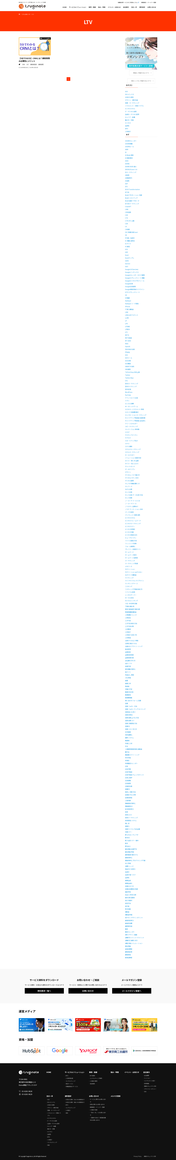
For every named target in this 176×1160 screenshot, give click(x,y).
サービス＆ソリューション (74, 1072)
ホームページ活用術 (131, 558)
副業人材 (128, 683)
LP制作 (127, 329)
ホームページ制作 (130, 555)
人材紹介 (128, 131)
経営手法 (128, 903)
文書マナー (128, 832)
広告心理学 (128, 778)
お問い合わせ (94, 1096)
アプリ (127, 401)
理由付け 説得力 (130, 869)
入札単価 (128, 678)
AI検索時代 (128, 178)
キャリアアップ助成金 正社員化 (135, 421)
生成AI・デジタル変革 (132, 114)
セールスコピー (130, 455)
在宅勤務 (128, 732)
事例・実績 (93, 1072)
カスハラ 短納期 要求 (132, 412)
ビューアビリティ (130, 538)
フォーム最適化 (130, 546)
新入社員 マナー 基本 (132, 840)
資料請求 (68, 1096)
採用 (126, 812)
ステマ (127, 444)
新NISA (127, 838)
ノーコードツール (130, 503)
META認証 (128, 338)
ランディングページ (131, 583)
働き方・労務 (129, 120)
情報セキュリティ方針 (150, 1086)
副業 (126, 681)
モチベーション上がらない (133, 572)
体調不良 (128, 666)
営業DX (127, 726)
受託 (48, 1145)
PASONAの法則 (130, 349)
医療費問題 (128, 698)
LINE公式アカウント (131, 315)
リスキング (128, 586)
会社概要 (146, 1075)
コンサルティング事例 (96, 1078)
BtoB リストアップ (131, 198)
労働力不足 (128, 689)
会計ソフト (128, 663)
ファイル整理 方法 (131, 541)
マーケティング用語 (131, 563)
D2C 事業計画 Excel (131, 232)
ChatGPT (128, 207)
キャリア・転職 (130, 117)
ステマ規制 (128, 446)
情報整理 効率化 (130, 803)
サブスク (128, 438)
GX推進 (127, 298)
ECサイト (128, 244)
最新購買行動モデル (131, 855)
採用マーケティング (131, 818)
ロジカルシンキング (131, 601)
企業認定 (128, 652)
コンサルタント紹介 (149, 1081)
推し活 (127, 823)
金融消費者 (128, 949)
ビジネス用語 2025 (131, 535)
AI (125, 152)
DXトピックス (129, 94)
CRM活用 (128, 212)
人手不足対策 (129, 626)
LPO (126, 324)
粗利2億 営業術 (130, 898)
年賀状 (127, 760)
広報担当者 (128, 786)
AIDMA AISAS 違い (131, 167)
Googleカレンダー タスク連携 (135, 275)
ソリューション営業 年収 (133, 458)
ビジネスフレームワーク (133, 521)
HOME (48, 1072)
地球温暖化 (128, 735)
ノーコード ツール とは (132, 501)
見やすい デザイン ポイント (134, 918)
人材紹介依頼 (93, 1110)
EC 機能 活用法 (130, 241)
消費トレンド (129, 866)
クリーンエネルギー (131, 424)
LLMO (127, 318)
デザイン (128, 472)
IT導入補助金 (129, 309)
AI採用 (127, 175)
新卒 (126, 843)
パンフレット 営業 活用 (132, 515)
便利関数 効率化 (130, 669)
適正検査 (128, 946)
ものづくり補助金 (130, 575)
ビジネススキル (130, 109)
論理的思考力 (129, 920)
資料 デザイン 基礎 (131, 935)
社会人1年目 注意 (130, 895)
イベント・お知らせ (131, 1072)
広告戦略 (128, 780)
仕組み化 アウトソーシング (133, 646)
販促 (126, 929)
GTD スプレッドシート (132, 292)
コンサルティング (70, 1081)
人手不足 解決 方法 (131, 623)
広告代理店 (128, 772)
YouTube (128, 395)
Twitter (127, 375)
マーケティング (130, 561)
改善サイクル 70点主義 (132, 829)
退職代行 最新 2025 (131, 940)
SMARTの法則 (129, 366)
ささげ (127, 432)
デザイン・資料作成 (131, 100)
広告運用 (128, 783)
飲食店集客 (128, 958)
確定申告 (128, 892)
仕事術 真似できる (131, 643)
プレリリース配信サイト (133, 549)
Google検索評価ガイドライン (134, 289)
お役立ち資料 (129, 97)
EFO (126, 249)
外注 (126, 746)
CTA (126, 218)
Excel (127, 255)
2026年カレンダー (131, 141)
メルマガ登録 (115, 1096)
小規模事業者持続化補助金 (133, 749)
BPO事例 (92, 1075)
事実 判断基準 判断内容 (132, 609)
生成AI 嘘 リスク (130, 875)
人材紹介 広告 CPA (131, 635)
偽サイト (128, 672)
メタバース (128, 566)
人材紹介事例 (93, 1081)
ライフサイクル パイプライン (134, 581)
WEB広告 (128, 389)
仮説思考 (128, 649)
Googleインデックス (132, 272)
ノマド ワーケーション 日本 (134, 509)
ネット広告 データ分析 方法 (134, 495)
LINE (126, 312)
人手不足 (128, 621)
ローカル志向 (129, 598)
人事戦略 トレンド (131, 615)
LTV (28, 64)
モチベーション (130, 569)
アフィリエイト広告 (131, 398)
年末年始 (128, 758)
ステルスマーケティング (133, 449)
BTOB (127, 192)
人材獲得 (128, 629)
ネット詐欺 (128, 498)
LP (126, 321)
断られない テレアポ (131, 835)
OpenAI (127, 346)
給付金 (127, 906)
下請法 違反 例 (129, 606)
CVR (126, 224)
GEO (126, 266)
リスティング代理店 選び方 (133, 589)
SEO (126, 91)
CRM (23, 64)
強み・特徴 (115, 1072)
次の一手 (49, 1096)
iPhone (127, 306)
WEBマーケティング (131, 384)
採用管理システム (130, 820)
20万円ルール (129, 147)
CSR (126, 215)
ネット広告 (128, 492)
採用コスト (128, 815)
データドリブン (130, 469)
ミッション (147, 1078)
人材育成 (128, 638)
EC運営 (127, 246)
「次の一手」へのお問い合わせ (98, 1114)
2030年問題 (129, 144)
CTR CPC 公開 (129, 221)
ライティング (129, 578)
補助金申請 (128, 915)
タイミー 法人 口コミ (132, 464)
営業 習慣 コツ (129, 721)
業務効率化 (128, 858)
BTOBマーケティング (132, 204)
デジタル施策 (129, 481)
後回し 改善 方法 (130, 792)
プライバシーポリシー (150, 1089)
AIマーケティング (130, 172)
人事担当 (128, 618)
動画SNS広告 (129, 692)
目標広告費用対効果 (131, 889)
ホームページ (129, 552)
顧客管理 (40, 64)
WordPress (128, 392)
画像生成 (128, 880)
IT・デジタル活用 (130, 111)
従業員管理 (128, 798)
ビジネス (128, 123)
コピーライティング (131, 426)
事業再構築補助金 (130, 612)
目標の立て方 (129, 886)
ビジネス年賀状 (130, 529)
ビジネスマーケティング (133, 523)
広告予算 (128, 769)
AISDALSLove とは (131, 169)
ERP (126, 252)
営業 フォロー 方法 (131, 706)
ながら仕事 (128, 489)
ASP (126, 184)
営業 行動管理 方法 (131, 723)
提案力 (127, 826)
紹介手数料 (128, 900)
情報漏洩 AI (128, 806)
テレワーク (128, 486)
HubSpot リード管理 (132, 304)
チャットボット (130, 466)
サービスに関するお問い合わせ (98, 1100)
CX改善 (127, 229)
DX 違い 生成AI (130, 238)
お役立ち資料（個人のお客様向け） (75, 1102)
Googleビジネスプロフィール (134, 281)
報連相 (127, 741)
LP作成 (127, 326)
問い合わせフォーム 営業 (133, 701)
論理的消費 (128, 923)
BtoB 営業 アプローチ (132, 201)
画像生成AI (128, 883)
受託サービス (69, 1084)
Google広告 (129, 284)
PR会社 (127, 352)
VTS (126, 381)
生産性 (127, 126)
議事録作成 (128, 926)
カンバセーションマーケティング (135, 415)
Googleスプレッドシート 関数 (135, 278)
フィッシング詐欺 (130, 543)
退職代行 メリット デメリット (134, 938)
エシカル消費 (129, 404)
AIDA (126, 161)
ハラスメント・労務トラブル (134, 106)
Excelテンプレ (129, 258)
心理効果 (128, 800)
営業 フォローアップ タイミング (135, 709)
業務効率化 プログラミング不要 (135, 860)
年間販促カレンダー (131, 763)
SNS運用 (128, 369)
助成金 (127, 686)
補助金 (127, 912)
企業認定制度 (129, 655)
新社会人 (128, 846)
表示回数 (128, 909)
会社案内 (146, 1072)
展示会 (127, 752)
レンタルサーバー (130, 595)
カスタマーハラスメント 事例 (134, 409)
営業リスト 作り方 (131, 729)
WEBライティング (131, 386)
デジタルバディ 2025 (132, 478)
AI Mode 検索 (129, 155)
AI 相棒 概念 (129, 158)
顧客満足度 (33, 64)
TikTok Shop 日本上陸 (132, 372)
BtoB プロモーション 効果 (133, 195)
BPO (126, 129)
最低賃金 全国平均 (131, 849)
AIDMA (127, 164)
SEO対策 (128, 361)
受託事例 (92, 1084)
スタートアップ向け (131, 441)
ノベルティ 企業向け (131, 506)
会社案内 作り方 (130, 661)
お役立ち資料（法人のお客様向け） (75, 1099)
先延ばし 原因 (129, 675)
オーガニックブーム (131, 406)
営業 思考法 (129, 715)
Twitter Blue (129, 378)
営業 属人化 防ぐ (130, 712)
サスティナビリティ (131, 435)
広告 (126, 766)
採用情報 (146, 1083)
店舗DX (127, 789)
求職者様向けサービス (72, 1086)
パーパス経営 (129, 512)
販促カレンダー (130, 932)
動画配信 (128, 695)
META (127, 335)
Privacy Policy (137, 1156)
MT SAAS (128, 341)
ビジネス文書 (129, 532)
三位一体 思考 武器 (131, 603)
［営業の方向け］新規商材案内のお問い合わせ (98, 1119)
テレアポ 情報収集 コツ (132, 484)
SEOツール (128, 358)
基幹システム (129, 738)
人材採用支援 (69, 1078)
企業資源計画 (129, 658)
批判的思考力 (129, 809)
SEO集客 (128, 364)
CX (126, 226)
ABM (126, 149)
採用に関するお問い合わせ (97, 1104)
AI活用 (127, 181)
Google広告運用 (130, 286)
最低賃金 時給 (129, 852)
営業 (126, 703)
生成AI (127, 872)
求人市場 (128, 863)
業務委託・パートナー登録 (148, 2)
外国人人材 (128, 743)
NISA (126, 344)
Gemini (127, 264)
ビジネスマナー (130, 526)
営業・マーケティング (132, 103)
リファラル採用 (130, 592)
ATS (126, 187)
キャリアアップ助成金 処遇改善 (135, 418)
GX (126, 295)
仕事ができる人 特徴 (131, 641)
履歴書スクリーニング (132, 755)
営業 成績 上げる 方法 (132, 718)
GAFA (127, 261)
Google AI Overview (131, 269)
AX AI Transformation (132, 189)
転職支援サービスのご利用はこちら (128, 2)
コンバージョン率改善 (132, 429)
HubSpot (128, 301)
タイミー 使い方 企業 (132, 461)
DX (126, 235)
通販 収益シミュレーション (133, 943)
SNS (145, 1091)
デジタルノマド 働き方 (132, 475)
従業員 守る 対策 (130, 795)
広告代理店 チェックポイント (134, 775)
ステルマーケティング (132, 452)
